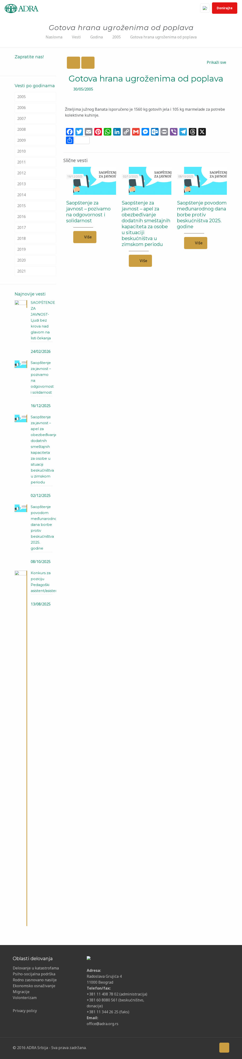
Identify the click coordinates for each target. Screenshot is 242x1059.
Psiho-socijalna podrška (34, 974)
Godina (96, 37)
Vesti (76, 37)
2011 (21, 162)
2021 (21, 271)
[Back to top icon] (224, 1048)
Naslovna (54, 37)
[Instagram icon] (204, 1047)
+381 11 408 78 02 (103, 994)
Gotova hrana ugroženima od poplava (163, 37)
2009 (21, 140)
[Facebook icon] (175, 1047)
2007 (21, 118)
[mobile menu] (187, 8)
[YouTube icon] (190, 1047)
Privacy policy (25, 1010)
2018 (21, 238)
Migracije (21, 991)
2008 (21, 129)
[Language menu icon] (205, 8)
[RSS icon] (212, 1047)
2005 (116, 37)
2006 (21, 107)
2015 (21, 205)
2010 (21, 151)
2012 (21, 173)
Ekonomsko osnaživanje (34, 985)
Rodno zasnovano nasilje (35, 979)
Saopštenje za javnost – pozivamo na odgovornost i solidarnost (88, 211)
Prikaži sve (216, 62)
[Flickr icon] (197, 1047)
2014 (21, 194)
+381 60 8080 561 (102, 1000)
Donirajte (225, 8)
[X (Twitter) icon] (182, 1047)
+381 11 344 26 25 (102, 1011)
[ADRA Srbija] (22, 8)
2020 (21, 260)
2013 (21, 183)
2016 (21, 216)
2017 (21, 227)
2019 (21, 249)
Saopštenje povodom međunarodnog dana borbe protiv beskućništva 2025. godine (202, 214)
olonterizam (26, 997)
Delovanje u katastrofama (36, 968)
